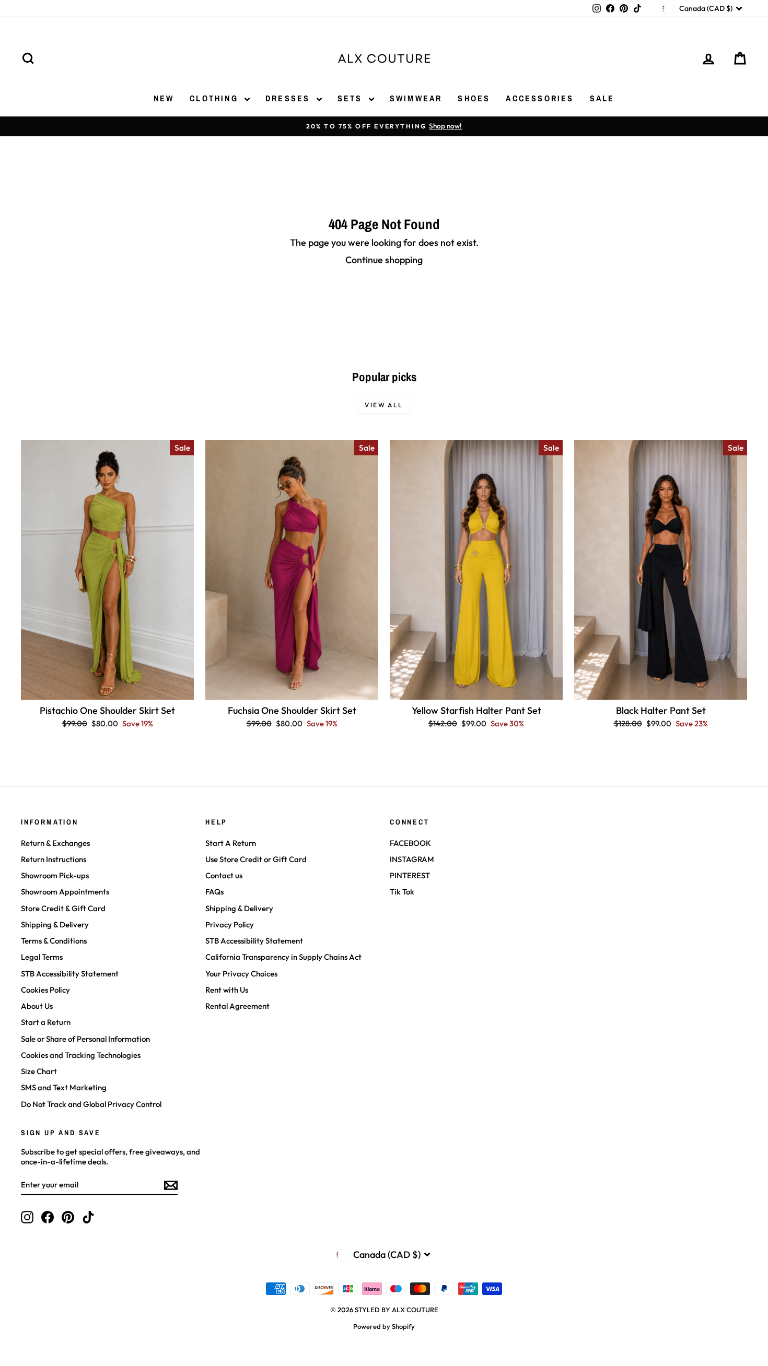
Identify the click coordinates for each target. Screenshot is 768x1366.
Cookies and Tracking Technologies (81, 1055)
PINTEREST (410, 875)
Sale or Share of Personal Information (85, 1039)
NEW (164, 98)
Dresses (289, 98)
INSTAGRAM (412, 859)
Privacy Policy (229, 924)
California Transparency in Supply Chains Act (283, 957)
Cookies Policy (45, 990)
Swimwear (416, 98)
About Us (37, 1006)
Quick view (107, 688)
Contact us (223, 875)
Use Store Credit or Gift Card (256, 859)
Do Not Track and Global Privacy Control (91, 1104)
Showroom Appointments (65, 892)
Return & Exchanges (55, 843)
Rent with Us (226, 990)
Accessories (540, 98)
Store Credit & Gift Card (63, 908)
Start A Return (230, 843)
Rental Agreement (237, 1006)
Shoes (474, 98)
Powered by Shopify (384, 1326)
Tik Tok (402, 892)
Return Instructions (53, 859)
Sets (352, 98)
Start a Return (46, 1022)
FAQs (214, 892)
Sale (602, 98)
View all (384, 405)
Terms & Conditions (54, 941)
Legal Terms (42, 957)
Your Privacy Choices (241, 974)
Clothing (216, 98)
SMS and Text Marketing (64, 1087)
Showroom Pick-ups (55, 875)
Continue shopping (384, 260)
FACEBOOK (410, 843)
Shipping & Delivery (55, 924)
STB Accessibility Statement (70, 974)
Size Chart (39, 1071)
